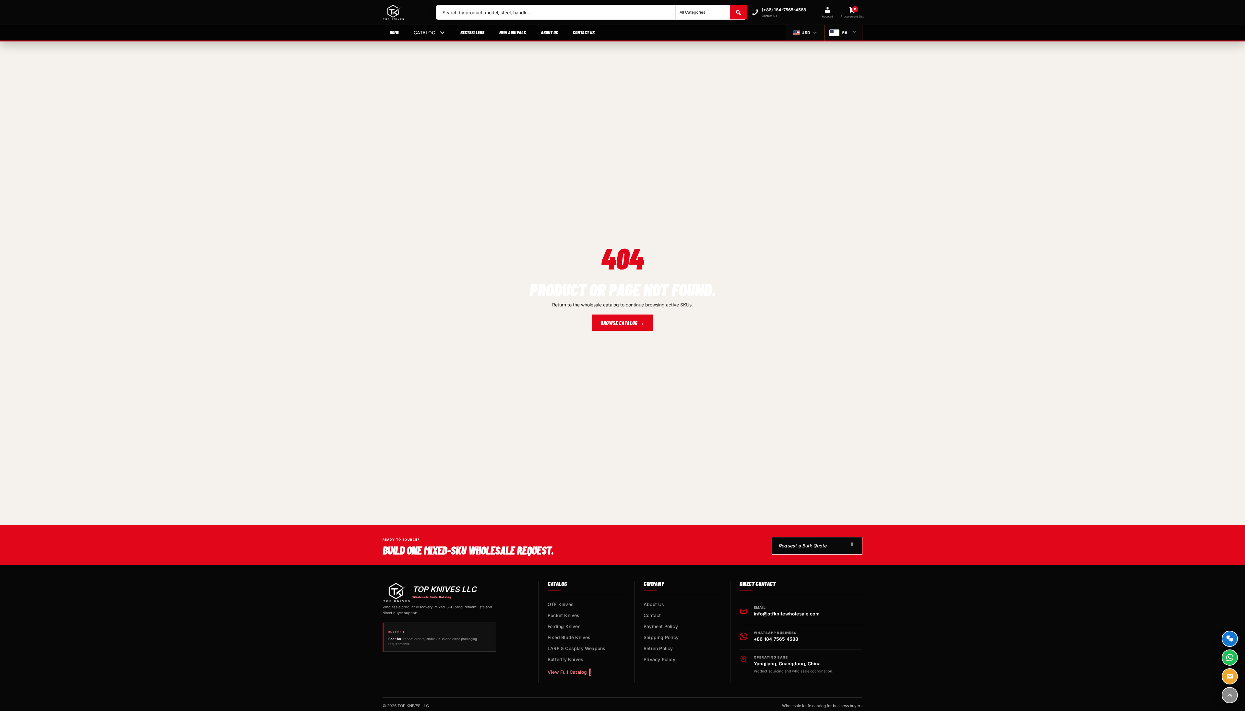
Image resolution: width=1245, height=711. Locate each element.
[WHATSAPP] (1230, 657)
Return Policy (658, 648)
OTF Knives (561, 604)
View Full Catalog (567, 672)
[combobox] (555, 12)
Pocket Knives (564, 615)
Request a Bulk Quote (802, 545)
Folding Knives (564, 626)
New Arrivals (512, 32)
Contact (652, 615)
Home (394, 32)
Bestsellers (472, 32)
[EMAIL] (1230, 676)
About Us (549, 32)
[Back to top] (1230, 695)
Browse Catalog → (622, 322)
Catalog (424, 32)
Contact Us (584, 32)
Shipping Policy (661, 637)
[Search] (738, 12)
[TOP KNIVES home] (404, 12)
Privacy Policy (659, 659)
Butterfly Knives (565, 659)
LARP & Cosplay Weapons (576, 648)
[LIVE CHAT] (1230, 639)
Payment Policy (661, 626)
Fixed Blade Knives (569, 637)
